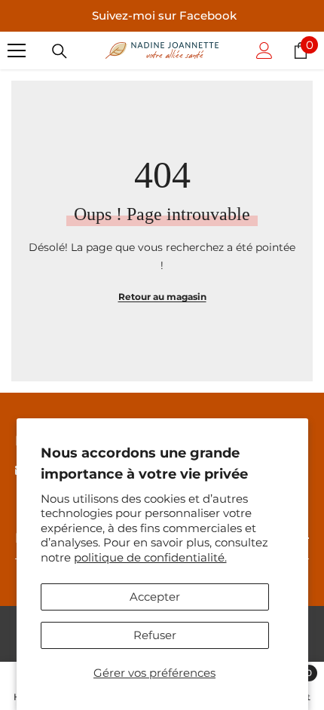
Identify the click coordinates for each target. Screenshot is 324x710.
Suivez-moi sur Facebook (164, 15)
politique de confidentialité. (150, 557)
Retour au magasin (162, 296)
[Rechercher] (59, 51)
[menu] (17, 50)
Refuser (154, 635)
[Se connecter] (264, 50)
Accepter (155, 596)
